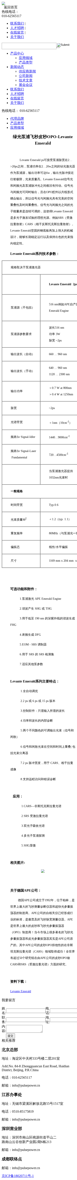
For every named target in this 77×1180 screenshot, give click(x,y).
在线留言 (17, 32)
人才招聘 (17, 28)
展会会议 (26, 85)
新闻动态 (17, 67)
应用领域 (26, 58)
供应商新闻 (27, 71)
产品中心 (17, 53)
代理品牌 (17, 118)
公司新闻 (26, 76)
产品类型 (26, 62)
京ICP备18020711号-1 (18, 1176)
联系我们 (17, 23)
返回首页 (11, 7)
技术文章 (26, 80)
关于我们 (17, 37)
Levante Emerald (20, 991)
